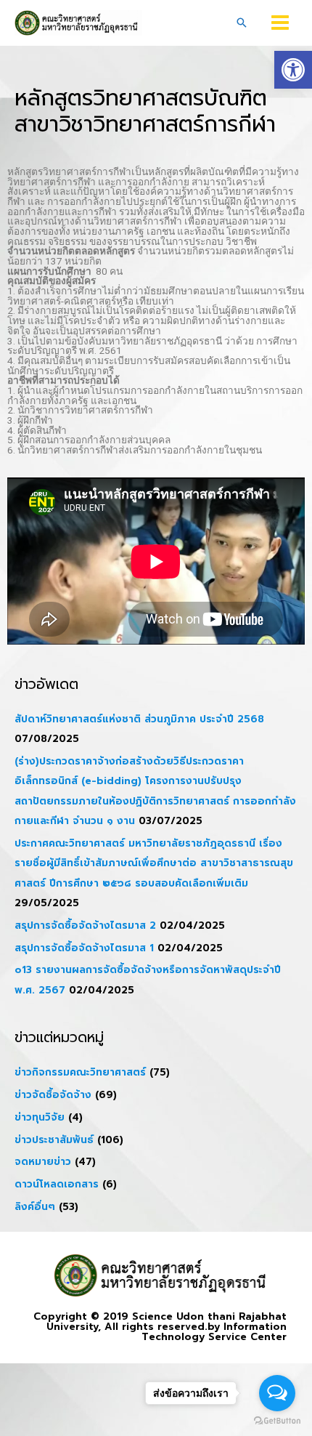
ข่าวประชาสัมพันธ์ (54, 1139)
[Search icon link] (241, 22)
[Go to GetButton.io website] (277, 1421)
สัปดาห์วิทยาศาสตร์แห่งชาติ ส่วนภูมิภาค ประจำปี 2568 (139, 719)
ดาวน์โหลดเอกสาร (57, 1184)
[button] (293, 70)
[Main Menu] (280, 23)
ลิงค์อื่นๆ (35, 1206)
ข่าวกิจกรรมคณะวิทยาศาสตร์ (80, 1072)
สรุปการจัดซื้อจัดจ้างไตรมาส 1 (84, 948)
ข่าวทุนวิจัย (40, 1117)
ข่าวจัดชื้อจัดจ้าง (53, 1094)
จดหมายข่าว (43, 1161)
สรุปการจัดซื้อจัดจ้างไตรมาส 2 (85, 925)
